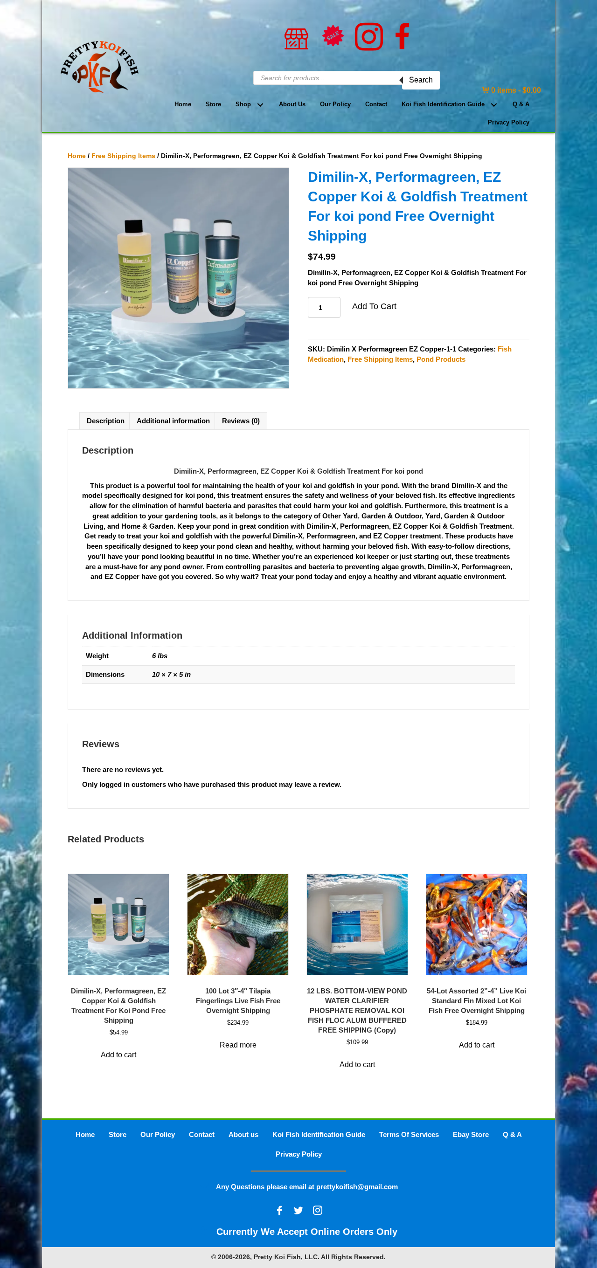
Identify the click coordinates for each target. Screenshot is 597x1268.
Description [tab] (106, 421)
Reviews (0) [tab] (241, 421)
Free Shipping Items (123, 155)
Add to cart (374, 306)
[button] (260, 104)
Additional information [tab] (173, 421)
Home (77, 155)
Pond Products (441, 359)
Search (421, 80)
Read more (238, 1045)
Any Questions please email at (307, 1187)
